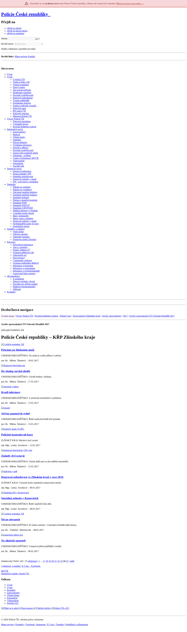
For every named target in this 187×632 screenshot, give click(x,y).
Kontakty (11, 590)
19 (50, 561)
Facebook (36, 566)
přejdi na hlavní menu (17, 31)
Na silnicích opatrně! (13, 540)
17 (44, 561)
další (72, 561)
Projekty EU (13, 603)
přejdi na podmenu (15, 33)
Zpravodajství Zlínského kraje (86, 316)
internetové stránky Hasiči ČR (15, 573)
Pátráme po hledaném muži (17, 349)
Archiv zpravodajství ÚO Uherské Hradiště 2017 (152, 316)
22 (58, 561)
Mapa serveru (21, 56)
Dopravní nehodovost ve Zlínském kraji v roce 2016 (32, 477)
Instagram (41, 624)
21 (55, 561)
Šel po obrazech (10, 519)
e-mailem (16, 566)
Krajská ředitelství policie (46, 316)
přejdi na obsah (14, 28)
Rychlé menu (7, 44)
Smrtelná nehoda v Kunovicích (19, 498)
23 (61, 561)
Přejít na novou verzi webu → (130, 3)
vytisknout (6, 566)
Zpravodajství (13, 592)
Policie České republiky (24, 14)
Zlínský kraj (65, 316)
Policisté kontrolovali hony (17, 434)
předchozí (32, 561)
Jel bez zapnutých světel (15, 413)
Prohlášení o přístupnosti (76, 624)
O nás (9, 587)
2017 (125, 316)
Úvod (9, 585)
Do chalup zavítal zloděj (15, 371)
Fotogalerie (12, 598)
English (31, 56)
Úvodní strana (7, 316)
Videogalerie (13, 600)
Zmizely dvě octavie (13, 455)
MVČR (4, 571)
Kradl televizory (10, 392)
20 (52, 561)
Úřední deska (13, 595)
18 (47, 561)
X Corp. (26, 566)
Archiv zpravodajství (111, 316)
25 (67, 561)
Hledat (4, 38)
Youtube (60, 624)
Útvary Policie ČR (24, 316)
